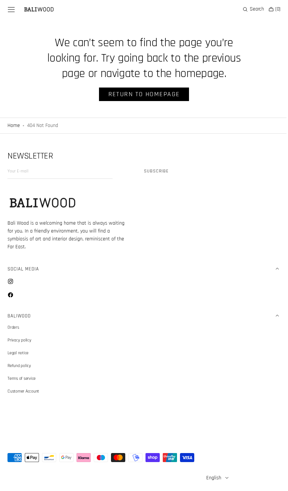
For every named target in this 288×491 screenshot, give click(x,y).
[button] (11, 9)
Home (14, 125)
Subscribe (156, 171)
